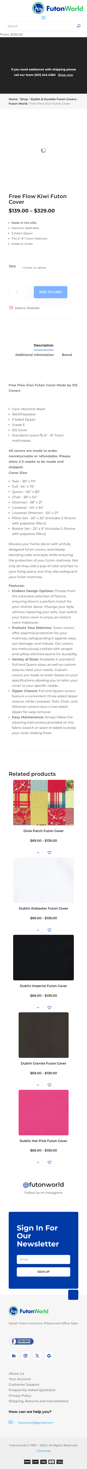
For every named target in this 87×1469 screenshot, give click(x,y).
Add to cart (50, 292)
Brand (67, 355)
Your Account (20, 1379)
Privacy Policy (20, 1396)
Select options (37, 852)
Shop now (65, 75)
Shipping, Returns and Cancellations (39, 1401)
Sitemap (44, 1451)
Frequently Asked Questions (32, 1390)
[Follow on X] (37, 1355)
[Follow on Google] (49, 1355)
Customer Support (24, 1384)
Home (13, 99)
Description (43, 345)
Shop (24, 99)
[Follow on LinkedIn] (14, 1355)
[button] (24, 308)
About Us (16, 1374)
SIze (12, 266)
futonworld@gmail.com (35, 1422)
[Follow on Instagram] (25, 1355)
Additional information (34, 355)
